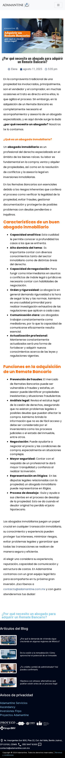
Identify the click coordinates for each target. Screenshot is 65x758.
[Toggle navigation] (58, 5)
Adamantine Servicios (13, 703)
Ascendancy (7, 707)
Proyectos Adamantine (14, 715)
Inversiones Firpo (11, 711)
